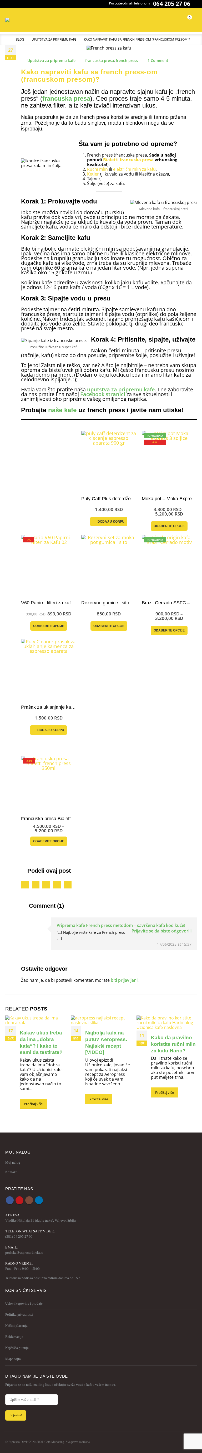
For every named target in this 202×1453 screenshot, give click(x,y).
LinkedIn (46, 884)
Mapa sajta (13, 1359)
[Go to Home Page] (6, 39)
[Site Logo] (15, 20)
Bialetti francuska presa (128, 160)
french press (127, 60)
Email (57, 884)
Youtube (19, 1200)
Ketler (93, 174)
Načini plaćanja (16, 1326)
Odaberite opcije (169, 526)
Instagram (29, 1200)
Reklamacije (14, 1337)
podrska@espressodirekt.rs (24, 1253)
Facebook (25, 884)
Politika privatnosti (19, 1314)
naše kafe (62, 410)
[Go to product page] (108, 458)
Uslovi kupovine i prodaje (24, 1303)
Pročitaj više (33, 1103)
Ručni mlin (97, 169)
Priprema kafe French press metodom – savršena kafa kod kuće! (121, 925)
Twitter (35, 884)
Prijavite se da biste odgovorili (161, 931)
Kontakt (11, 1172)
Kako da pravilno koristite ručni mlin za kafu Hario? (173, 1044)
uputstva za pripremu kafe (121, 389)
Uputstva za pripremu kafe (51, 60)
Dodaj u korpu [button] (111, 521)
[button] (109, 19)
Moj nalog (12, 1162)
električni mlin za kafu (134, 169)
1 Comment (158, 60)
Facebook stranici (102, 394)
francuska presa (99, 60)
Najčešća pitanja (17, 1348)
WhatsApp (67, 884)
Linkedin (39, 1200)
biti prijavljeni (124, 980)
